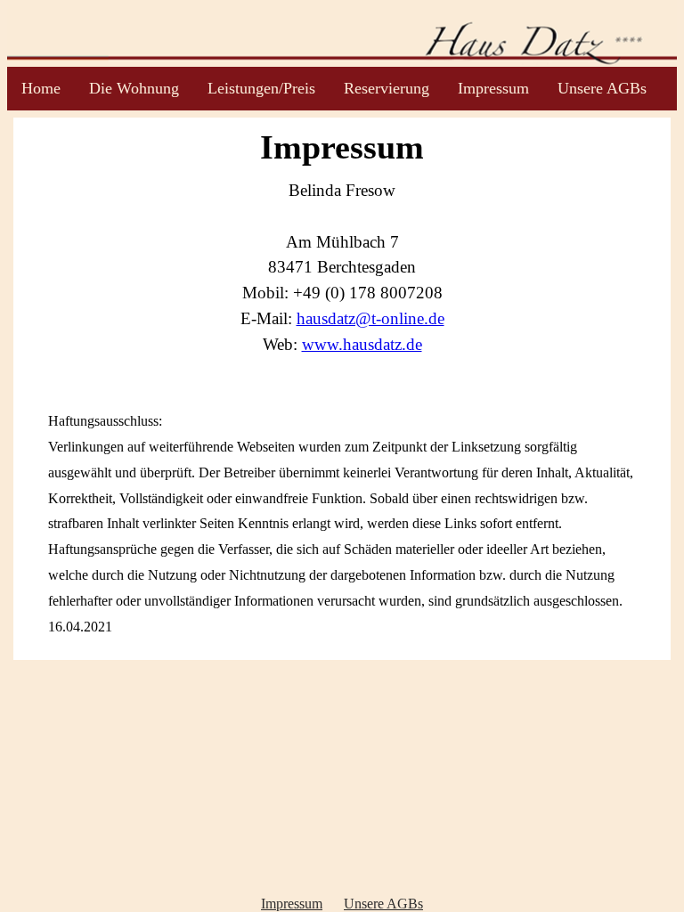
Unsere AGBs (602, 88)
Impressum (493, 88)
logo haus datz (342, 33)
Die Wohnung (134, 88)
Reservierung (386, 88)
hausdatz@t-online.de (370, 318)
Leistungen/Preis (261, 88)
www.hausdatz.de (362, 344)
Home (41, 88)
